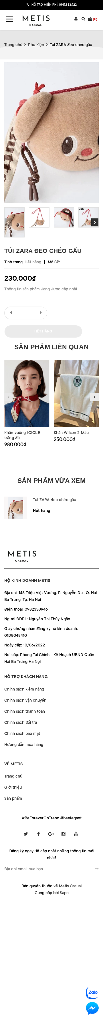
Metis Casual (70, 886)
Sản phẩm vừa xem (51, 480)
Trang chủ (13, 776)
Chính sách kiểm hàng (24, 689)
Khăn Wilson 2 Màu (71, 432)
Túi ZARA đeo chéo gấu (54, 499)
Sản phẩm (13, 798)
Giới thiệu (13, 787)
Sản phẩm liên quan (51, 347)
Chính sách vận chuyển (25, 700)
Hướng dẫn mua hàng (23, 744)
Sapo (64, 892)
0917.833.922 (68, 5)
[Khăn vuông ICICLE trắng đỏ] (26, 393)
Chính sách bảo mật (22, 733)
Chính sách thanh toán (24, 711)
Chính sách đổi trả (20, 722)
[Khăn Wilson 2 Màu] (76, 393)
